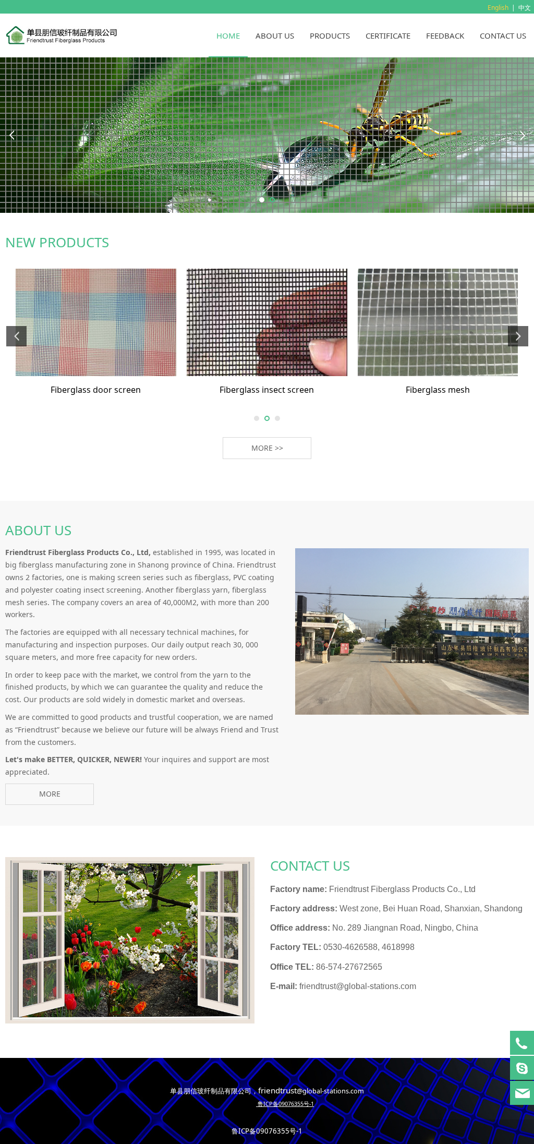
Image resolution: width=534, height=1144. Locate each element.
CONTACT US (503, 35)
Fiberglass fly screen (267, 389)
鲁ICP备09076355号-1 (267, 1131)
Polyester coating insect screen (438, 389)
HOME (228, 35)
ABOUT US (275, 35)
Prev (11, 135)
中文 (524, 7)
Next (522, 135)
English (498, 7)
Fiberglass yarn (96, 389)
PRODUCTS (330, 35)
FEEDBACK (445, 35)
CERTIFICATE (388, 35)
